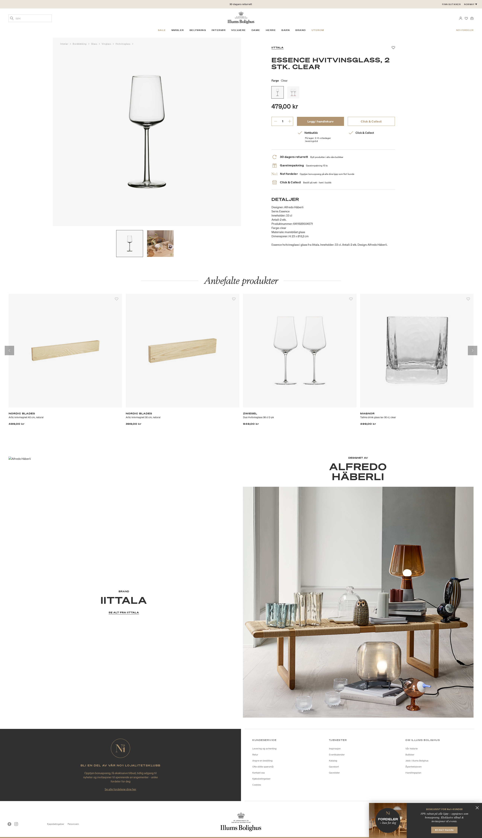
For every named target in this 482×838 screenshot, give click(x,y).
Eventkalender (337, 754)
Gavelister (334, 772)
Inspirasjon (335, 748)
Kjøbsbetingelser (261, 778)
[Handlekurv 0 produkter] (472, 18)
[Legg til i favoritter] (116, 299)
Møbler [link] (178, 30)
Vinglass (107, 43)
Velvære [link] (238, 30)
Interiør (64, 43)
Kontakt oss (258, 772)
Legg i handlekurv (320, 121)
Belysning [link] (198, 30)
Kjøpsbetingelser (55, 824)
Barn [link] (285, 30)
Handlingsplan (413, 772)
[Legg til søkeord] (12, 19)
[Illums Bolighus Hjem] (241, 17)
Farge (280, 80)
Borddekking (80, 43)
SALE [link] (162, 30)
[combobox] (30, 18)
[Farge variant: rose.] (293, 92)
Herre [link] (271, 30)
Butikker (409, 754)
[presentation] (9, 350)
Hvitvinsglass (123, 43)
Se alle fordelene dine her (120, 789)
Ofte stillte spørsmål (263, 766)
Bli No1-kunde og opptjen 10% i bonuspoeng (240, 4)
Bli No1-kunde (444, 829)
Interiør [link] (219, 30)
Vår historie (411, 748)
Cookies (256, 784)
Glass (94, 43)
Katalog (333, 760)
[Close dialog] (477, 807)
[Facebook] (9, 824)
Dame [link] (256, 30)
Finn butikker (451, 4)
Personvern (73, 824)
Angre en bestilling (262, 760)
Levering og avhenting (264, 748)
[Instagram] (16, 824)
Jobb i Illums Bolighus (416, 760)
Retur (255, 754)
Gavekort (334, 766)
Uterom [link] (318, 30)
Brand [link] (300, 30)
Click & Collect (371, 121)
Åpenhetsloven (413, 766)
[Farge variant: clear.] (278, 92)
